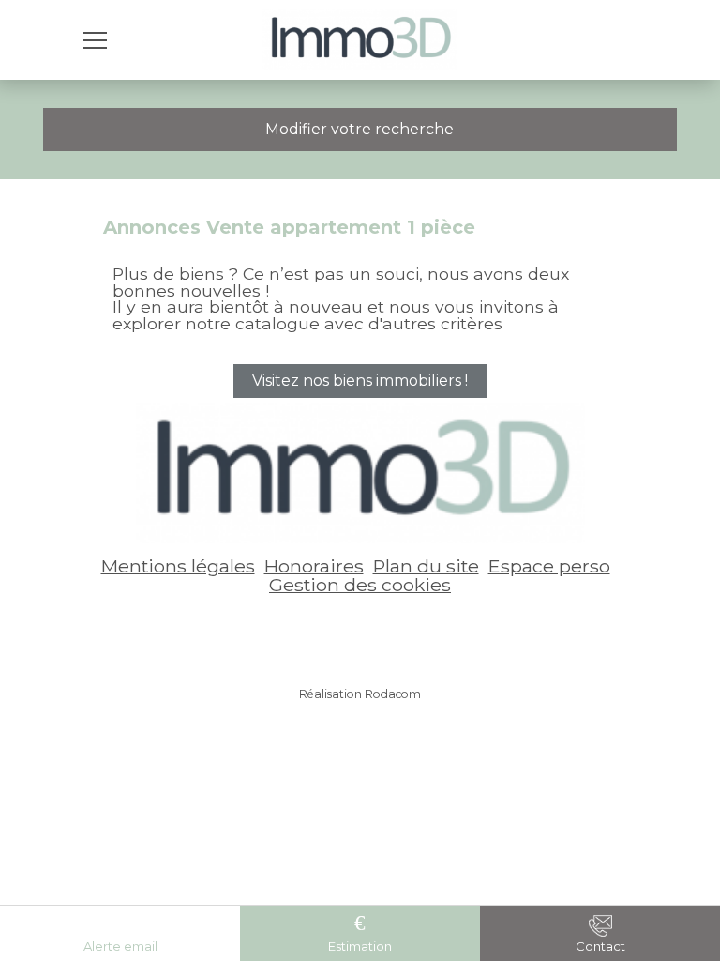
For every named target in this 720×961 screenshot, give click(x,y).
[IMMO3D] (360, 39)
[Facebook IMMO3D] (331, 634)
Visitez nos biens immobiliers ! (360, 380)
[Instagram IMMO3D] (388, 634)
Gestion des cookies (360, 584)
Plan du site (426, 566)
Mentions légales (178, 566)
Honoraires (314, 566)
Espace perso (549, 566)
